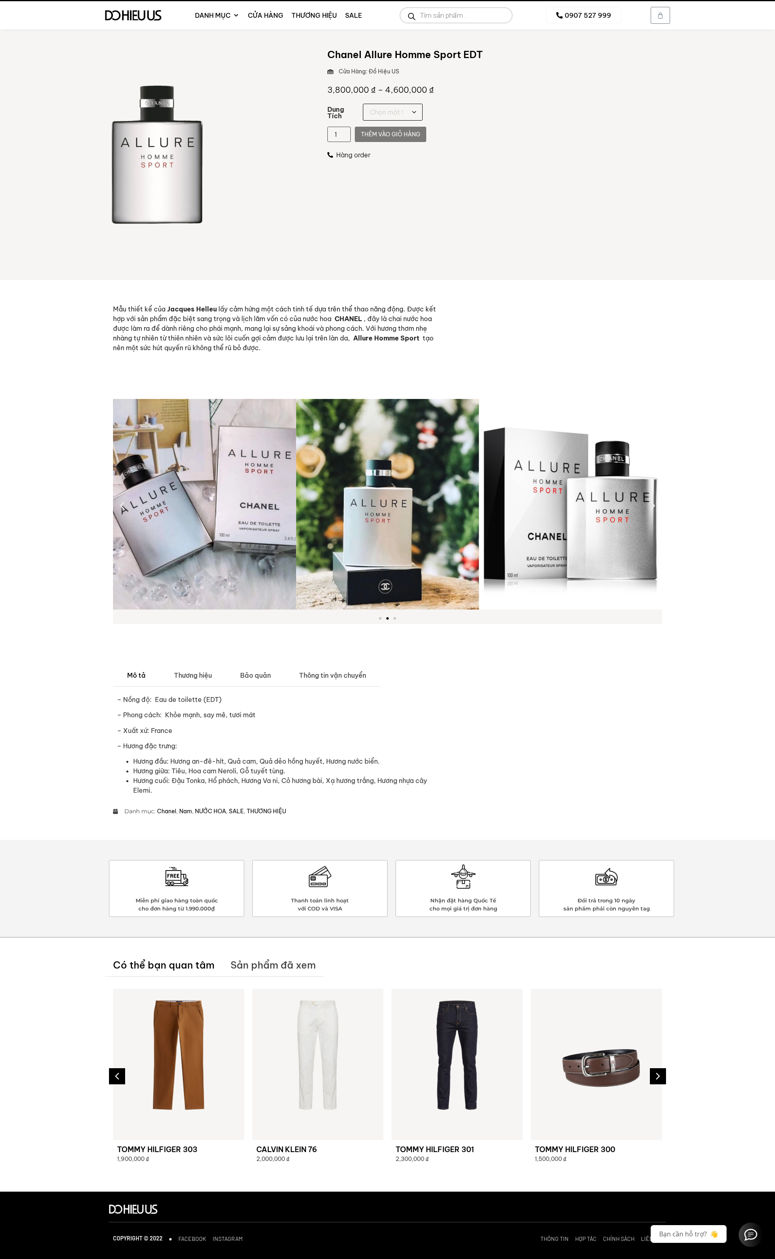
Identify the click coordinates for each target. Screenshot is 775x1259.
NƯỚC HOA (210, 811)
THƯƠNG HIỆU (266, 811)
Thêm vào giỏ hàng (390, 134)
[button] (122, 505)
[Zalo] (751, 1235)
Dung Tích (335, 112)
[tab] (136, 675)
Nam (185, 811)
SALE (236, 811)
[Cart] (660, 15)
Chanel (166, 811)
